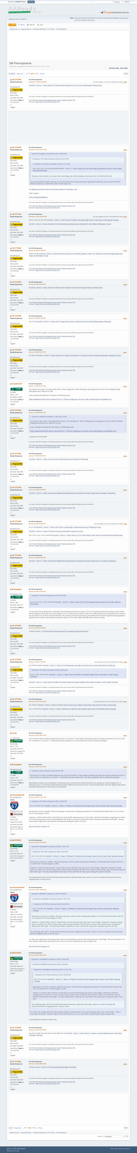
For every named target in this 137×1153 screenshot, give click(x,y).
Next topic (124, 68)
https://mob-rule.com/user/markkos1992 (47, 102)
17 (29, 74)
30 (41, 74)
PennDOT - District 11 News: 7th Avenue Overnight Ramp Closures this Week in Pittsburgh (58, 459)
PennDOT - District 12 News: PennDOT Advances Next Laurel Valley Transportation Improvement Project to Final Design (77, 705)
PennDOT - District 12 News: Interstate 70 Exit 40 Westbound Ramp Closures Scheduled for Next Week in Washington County (70, 224)
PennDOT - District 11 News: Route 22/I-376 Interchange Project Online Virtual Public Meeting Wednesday (88, 535)
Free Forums (16, 1150)
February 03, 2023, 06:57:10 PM (37, 735)
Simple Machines (21, 1148)
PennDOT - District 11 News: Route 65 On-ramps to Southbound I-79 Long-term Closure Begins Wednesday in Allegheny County (79, 355)
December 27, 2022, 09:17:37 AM (38, 149)
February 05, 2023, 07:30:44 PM (37, 842)
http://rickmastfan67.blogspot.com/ (39, 826)
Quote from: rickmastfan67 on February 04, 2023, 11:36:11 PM (50, 846)
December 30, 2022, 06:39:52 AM (38, 216)
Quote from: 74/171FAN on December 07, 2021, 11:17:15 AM (52, 164)
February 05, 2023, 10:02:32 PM (37, 889)
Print (126, 74)
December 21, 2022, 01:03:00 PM (38, 82)
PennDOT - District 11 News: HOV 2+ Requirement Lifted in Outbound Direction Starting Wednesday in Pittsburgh (74, 322)
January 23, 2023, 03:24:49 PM (37, 489)
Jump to (100, 1136)
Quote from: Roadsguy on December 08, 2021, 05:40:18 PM (49, 154)
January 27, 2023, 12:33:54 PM (37, 662)
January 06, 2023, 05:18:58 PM (37, 250)
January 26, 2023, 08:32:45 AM (37, 628)
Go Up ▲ (127, 1148)
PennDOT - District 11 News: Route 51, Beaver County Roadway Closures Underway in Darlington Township (75, 1034)
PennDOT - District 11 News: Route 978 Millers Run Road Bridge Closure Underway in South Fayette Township (83, 220)
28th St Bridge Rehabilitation (38, 197)
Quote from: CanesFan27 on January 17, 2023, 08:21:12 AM (49, 417)
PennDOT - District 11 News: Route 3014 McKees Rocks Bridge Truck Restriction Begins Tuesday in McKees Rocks (66, 288)
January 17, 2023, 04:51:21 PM (37, 456)
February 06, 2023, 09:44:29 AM (37, 955)
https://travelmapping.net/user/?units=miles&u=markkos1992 (57, 100)
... (25, 74)
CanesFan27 (17, 384)
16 (27, 74)
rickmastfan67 (18, 795)
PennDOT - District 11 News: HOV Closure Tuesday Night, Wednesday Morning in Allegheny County (68, 527)
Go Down (12, 74)
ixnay (14, 733)
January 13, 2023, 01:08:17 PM (37, 352)
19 (35, 74)
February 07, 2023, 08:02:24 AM (37, 1064)
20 (37, 74)
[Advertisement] (68, 46)
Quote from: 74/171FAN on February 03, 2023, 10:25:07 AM (49, 801)
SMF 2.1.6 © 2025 (11, 1148)
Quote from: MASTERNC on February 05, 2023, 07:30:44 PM (49, 894)
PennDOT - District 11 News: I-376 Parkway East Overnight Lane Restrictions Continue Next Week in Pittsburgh (79, 665)
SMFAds (9, 1150)
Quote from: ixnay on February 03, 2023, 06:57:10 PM (47, 771)
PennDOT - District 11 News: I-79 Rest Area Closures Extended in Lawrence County (56, 531)
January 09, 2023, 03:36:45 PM (37, 284)
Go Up (11, 1128)
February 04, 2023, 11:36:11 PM (37, 797)
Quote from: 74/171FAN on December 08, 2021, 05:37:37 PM (50, 159)
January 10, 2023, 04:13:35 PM (37, 318)
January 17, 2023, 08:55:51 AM (37, 412)
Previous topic (114, 68)
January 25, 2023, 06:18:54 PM (37, 557)
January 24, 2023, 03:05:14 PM (37, 523)
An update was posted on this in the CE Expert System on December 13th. (53, 189)
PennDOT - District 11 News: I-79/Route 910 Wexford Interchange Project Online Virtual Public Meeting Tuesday (79, 709)
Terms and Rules (119, 1148)
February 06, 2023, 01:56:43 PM (37, 1030)
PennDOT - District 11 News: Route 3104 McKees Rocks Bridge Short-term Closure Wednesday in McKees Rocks (65, 85)
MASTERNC (16, 840)
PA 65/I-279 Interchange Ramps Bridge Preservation (59, 1067)
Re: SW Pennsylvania (35, 79)
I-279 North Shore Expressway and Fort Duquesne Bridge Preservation (65, 631)
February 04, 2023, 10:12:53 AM (37, 766)
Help (112, 1148)
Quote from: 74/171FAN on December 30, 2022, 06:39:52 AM (49, 670)
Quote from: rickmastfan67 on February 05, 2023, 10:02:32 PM (50, 959)
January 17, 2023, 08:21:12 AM (37, 386)
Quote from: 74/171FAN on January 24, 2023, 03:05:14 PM (49, 595)
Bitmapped (16, 589)
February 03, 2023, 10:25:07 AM (37, 701)
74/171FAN (50, 29)
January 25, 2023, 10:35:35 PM (37, 591)
